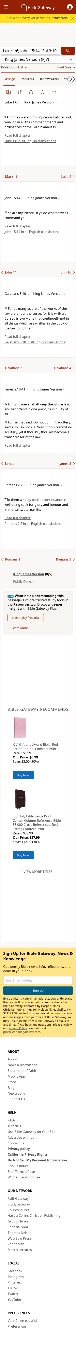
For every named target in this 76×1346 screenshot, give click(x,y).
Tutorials (14, 1126)
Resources (27, 79)
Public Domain (24, 581)
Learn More (20, 628)
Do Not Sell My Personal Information (37, 1160)
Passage (9, 79)
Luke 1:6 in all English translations (30, 141)
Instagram (16, 1277)
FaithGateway (18, 1198)
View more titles (38, 871)
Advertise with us (21, 1137)
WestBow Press (19, 1238)
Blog (11, 1087)
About (12, 1059)
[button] (70, 7)
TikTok (13, 1288)
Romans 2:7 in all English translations (32, 523)
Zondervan (16, 1244)
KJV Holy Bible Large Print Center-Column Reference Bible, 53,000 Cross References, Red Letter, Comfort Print (37, 822)
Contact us (16, 1143)
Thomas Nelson (20, 1232)
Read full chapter (17, 135)
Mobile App (16, 1076)
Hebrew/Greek (49, 79)
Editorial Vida (18, 1227)
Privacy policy (19, 1148)
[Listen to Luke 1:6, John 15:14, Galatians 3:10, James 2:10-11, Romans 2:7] (54, 92)
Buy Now (23, 775)
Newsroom (16, 1093)
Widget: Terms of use (24, 1177)
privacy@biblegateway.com (21, 1032)
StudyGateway (19, 1204)
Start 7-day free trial (26, 617)
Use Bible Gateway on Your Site (31, 1131)
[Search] (68, 51)
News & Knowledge (22, 1065)
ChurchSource (19, 1210)
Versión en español (22, 1320)
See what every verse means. (37, 18)
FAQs (12, 1120)
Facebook (15, 1271)
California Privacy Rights (28, 1154)
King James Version (28, 574)
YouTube (14, 1299)
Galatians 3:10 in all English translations (34, 342)
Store (12, 1082)
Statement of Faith (22, 1070)
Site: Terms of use (21, 1171)
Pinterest (15, 1282)
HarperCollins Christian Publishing (34, 1215)
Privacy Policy (18, 1028)
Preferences (17, 1326)
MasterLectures (20, 1249)
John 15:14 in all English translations (31, 231)
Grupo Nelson (18, 1221)
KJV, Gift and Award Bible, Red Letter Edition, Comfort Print (35, 746)
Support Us (16, 1099)
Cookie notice (18, 1166)
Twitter (13, 1294)
